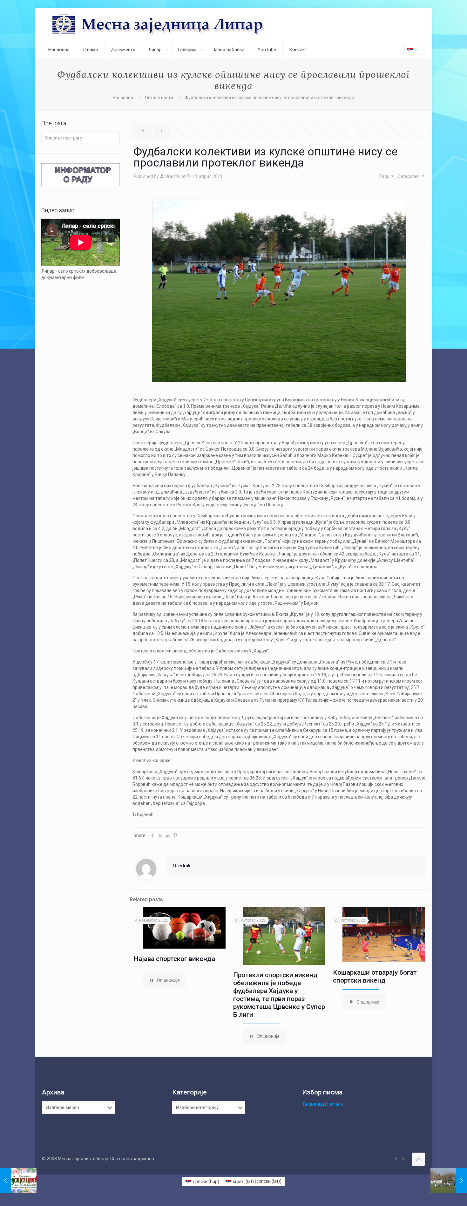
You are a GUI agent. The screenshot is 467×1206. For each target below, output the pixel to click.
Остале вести (159, 97)
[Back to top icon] (418, 1159)
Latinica (335, 1104)
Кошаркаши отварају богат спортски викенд (375, 976)
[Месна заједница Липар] (182, 24)
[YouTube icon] (396, 1159)
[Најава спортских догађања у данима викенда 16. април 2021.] (448, 1180)
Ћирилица (313, 1104)
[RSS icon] (403, 1159)
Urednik (172, 176)
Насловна (123, 97)
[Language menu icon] (412, 49)
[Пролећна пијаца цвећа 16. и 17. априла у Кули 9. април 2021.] (18, 1180)
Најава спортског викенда (174, 959)
